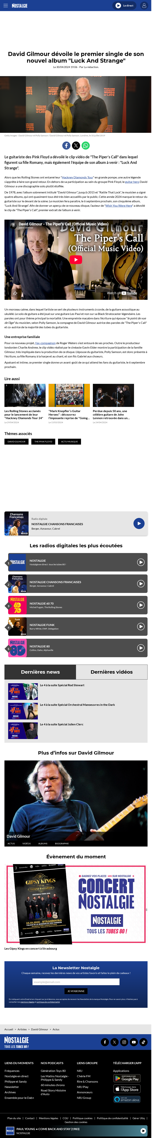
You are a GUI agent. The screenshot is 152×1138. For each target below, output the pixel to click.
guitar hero (132, 181)
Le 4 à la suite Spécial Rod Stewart (62, 685)
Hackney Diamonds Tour (77, 177)
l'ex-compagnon (45, 343)
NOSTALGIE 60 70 (42, 603)
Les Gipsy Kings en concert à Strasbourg (30, 948)
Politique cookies (82, 1118)
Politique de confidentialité (112, 1118)
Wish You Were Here (118, 205)
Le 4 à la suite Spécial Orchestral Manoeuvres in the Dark (77, 704)
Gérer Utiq (139, 1118)
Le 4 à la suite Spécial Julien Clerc (61, 724)
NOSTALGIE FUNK (42, 625)
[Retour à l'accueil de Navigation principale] (19, 5)
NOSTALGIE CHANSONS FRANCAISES (57, 524)
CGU (65, 1118)
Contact (29, 1118)
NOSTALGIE (38, 560)
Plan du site (14, 1118)
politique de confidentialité (48, 1002)
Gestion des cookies (76, 1122)
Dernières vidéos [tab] (112, 672)
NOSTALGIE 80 (40, 646)
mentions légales (27, 1002)
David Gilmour (18, 836)
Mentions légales (48, 1118)
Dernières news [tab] (40, 672)
